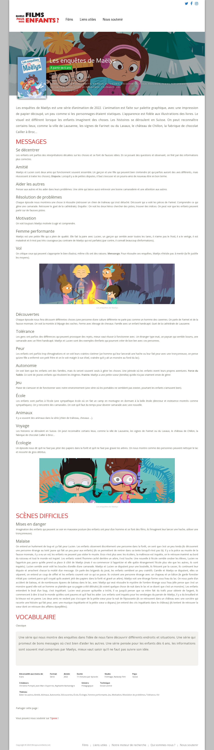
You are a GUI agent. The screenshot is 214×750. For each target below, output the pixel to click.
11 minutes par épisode (74, 80)
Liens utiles (88, 19)
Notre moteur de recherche (129, 745)
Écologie (154, 83)
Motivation (57, 87)
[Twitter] (186, 3)
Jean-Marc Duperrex (45, 685)
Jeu (191, 83)
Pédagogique (69, 90)
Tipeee (53, 718)
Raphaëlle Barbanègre (65, 685)
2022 (61, 73)
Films (69, 19)
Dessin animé (106, 685)
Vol (118, 87)
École (143, 83)
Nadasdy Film (120, 676)
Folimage (109, 676)
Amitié (87, 83)
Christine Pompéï (27, 685)
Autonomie (112, 83)
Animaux (98, 83)
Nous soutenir (113, 19)
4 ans (87, 77)
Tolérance (108, 87)
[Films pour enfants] (37, 21)
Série (52, 676)
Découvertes (129, 83)
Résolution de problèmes (82, 87)
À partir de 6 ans (60, 68)
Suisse (135, 676)
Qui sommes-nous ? (163, 745)
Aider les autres (71, 83)
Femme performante (175, 83)
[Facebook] (191, 3)
